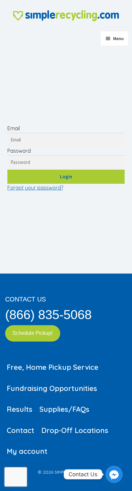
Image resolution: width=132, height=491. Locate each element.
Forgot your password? (35, 187)
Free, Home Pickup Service (52, 367)
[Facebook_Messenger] (114, 474)
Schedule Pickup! (32, 333)
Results (19, 409)
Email (13, 128)
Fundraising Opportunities (52, 388)
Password (19, 151)
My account (27, 451)
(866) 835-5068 (48, 315)
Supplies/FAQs (64, 409)
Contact (20, 430)
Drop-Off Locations (74, 430)
